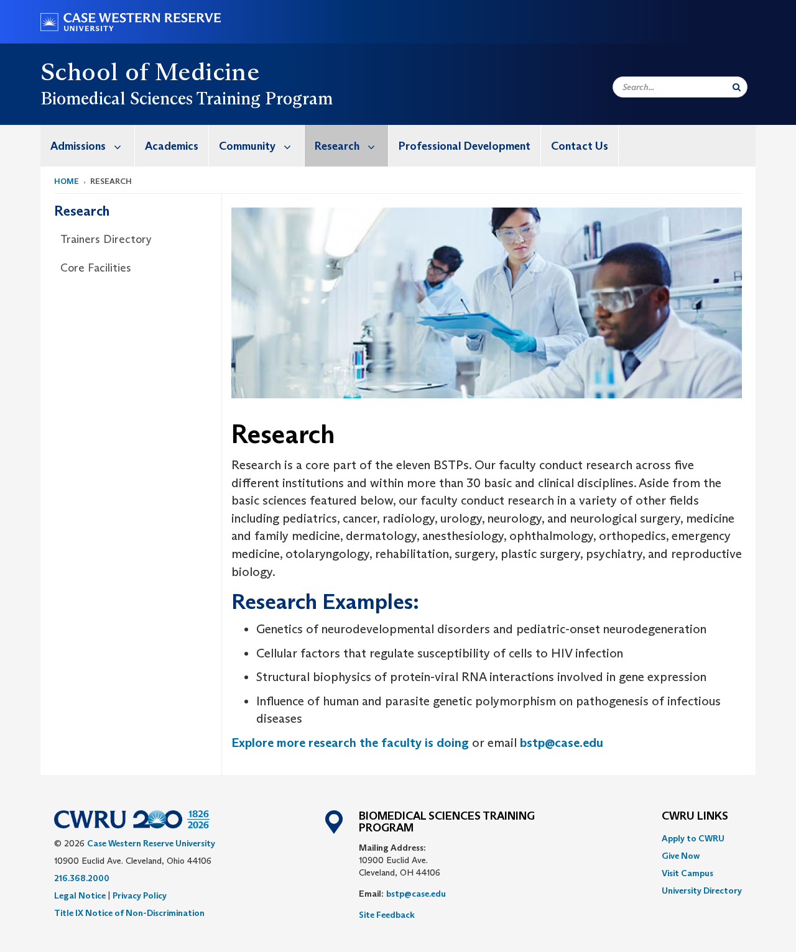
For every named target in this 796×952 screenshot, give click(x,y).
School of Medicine (149, 71)
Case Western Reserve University (151, 843)
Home (66, 181)
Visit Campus (687, 873)
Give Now (681, 855)
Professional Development (464, 146)
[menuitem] (87, 146)
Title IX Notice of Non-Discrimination (129, 912)
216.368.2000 (81, 878)
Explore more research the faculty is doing (350, 742)
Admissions (78, 146)
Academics (171, 146)
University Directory (702, 890)
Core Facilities (95, 268)
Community (247, 146)
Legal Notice (80, 895)
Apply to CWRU (693, 838)
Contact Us (579, 146)
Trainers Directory (106, 239)
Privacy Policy (140, 895)
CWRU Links (695, 816)
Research (337, 146)
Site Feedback (387, 914)
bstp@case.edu (561, 742)
